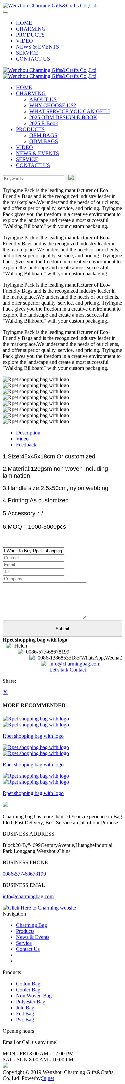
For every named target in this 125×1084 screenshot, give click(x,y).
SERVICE (27, 53)
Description (28, 432)
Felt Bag (25, 1013)
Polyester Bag (30, 1001)
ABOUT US (43, 99)
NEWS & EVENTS (37, 47)
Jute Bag (25, 1007)
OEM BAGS (43, 135)
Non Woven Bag (34, 995)
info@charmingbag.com (74, 664)
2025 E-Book (43, 123)
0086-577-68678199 (24, 874)
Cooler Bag (28, 989)
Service (24, 943)
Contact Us (28, 949)
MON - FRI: (16, 1053)
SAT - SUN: (16, 1059)
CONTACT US (33, 59)
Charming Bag (31, 925)
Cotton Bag (28, 983)
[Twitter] (5, 692)
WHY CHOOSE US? (52, 105)
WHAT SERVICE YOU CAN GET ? (69, 111)
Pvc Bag (25, 1019)
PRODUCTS (30, 35)
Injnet (48, 1078)
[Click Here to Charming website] (39, 908)
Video (22, 438)
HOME (24, 23)
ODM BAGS (43, 141)
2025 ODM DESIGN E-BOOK (63, 117)
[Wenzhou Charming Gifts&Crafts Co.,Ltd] (49, 5)
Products (25, 931)
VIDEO (24, 41)
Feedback (26, 444)
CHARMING (31, 29)
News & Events (32, 937)
